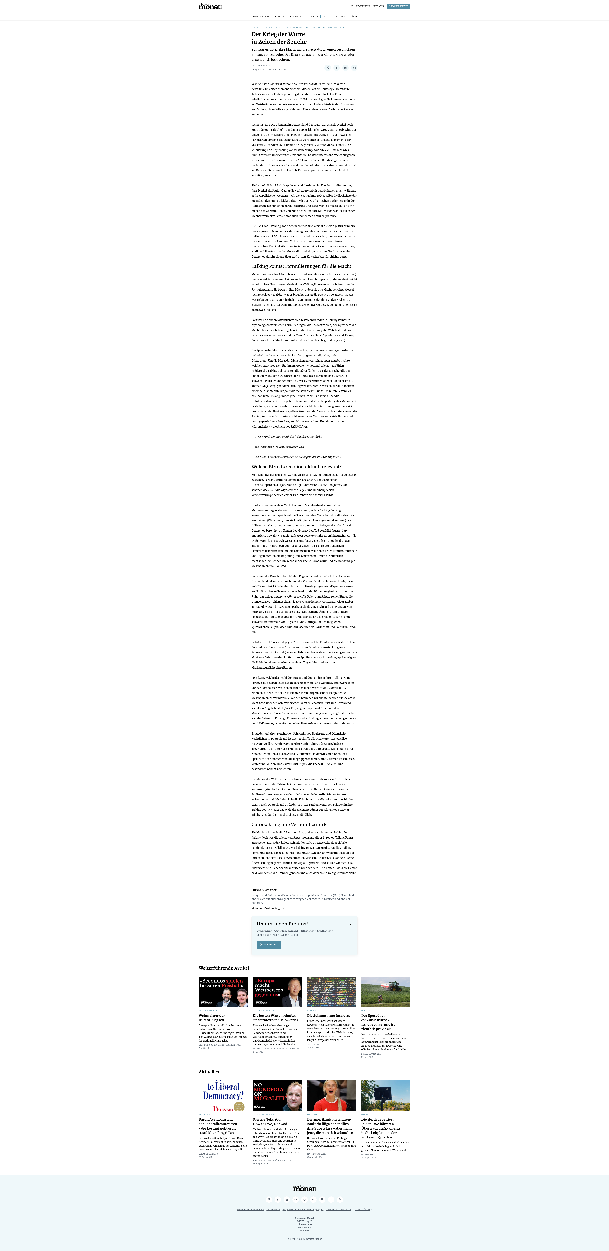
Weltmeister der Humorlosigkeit (212, 1017)
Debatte (366, 1115)
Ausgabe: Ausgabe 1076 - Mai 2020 (325, 28)
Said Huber (313, 1044)
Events (327, 16)
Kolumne (312, 1115)
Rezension (205, 1115)
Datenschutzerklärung (339, 1210)
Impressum (273, 1210)
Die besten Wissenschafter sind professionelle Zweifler (275, 1017)
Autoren (341, 16)
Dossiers (279, 16)
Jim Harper (367, 1155)
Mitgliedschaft (398, 6)
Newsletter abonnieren (250, 1210)
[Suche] (352, 6)
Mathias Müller (316, 1154)
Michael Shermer (263, 1160)
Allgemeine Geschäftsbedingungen (303, 1210)
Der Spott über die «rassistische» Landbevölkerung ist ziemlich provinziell (378, 1022)
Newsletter (363, 6)
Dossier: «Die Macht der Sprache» (283, 28)
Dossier (256, 28)
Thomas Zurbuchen (264, 1049)
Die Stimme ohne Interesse (329, 1015)
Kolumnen (296, 16)
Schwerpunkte (260, 16)
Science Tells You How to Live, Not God (270, 1121)
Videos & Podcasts (209, 1011)
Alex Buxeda (285, 1160)
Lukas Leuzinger (232, 1045)
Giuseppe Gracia (208, 1045)
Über (354, 16)
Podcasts (312, 16)
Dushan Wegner (261, 66)
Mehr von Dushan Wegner (268, 908)
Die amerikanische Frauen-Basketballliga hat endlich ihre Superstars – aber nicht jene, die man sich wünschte (330, 1126)
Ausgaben (378, 6)
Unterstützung (363, 1210)
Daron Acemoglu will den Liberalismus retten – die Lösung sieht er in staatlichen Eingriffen (218, 1126)
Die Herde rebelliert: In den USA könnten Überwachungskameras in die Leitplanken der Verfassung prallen (380, 1128)
